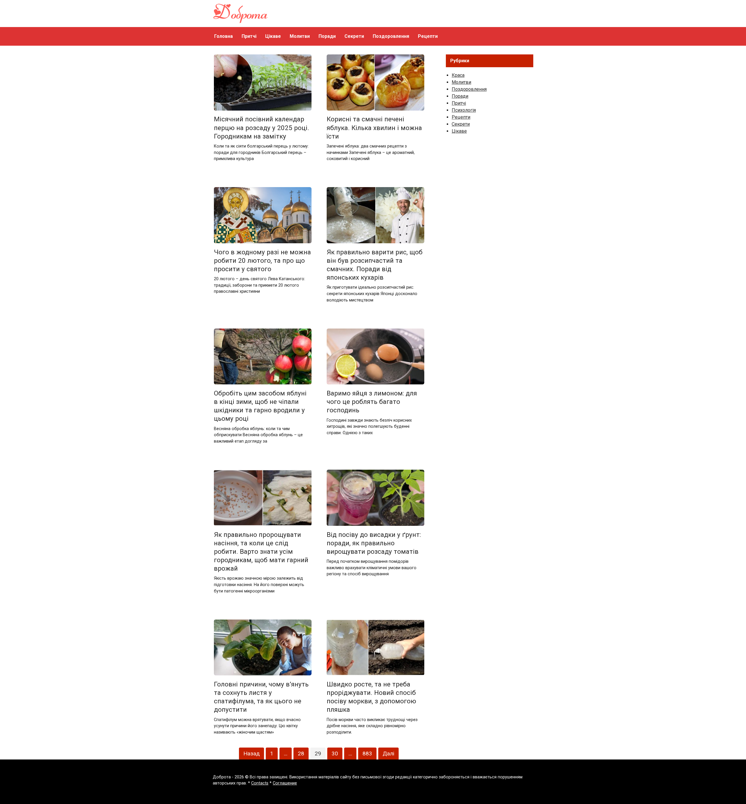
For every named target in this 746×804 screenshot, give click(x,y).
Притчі (249, 36)
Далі (388, 753)
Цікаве (273, 36)
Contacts (259, 783)
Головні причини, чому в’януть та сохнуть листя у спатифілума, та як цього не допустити (261, 696)
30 (335, 753)
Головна (223, 36)
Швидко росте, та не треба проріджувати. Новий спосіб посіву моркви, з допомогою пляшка (371, 696)
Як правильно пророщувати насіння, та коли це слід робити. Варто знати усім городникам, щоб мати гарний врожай (261, 551)
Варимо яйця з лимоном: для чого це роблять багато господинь (372, 401)
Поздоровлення (391, 36)
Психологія (464, 110)
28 (301, 753)
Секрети (354, 36)
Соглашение (285, 783)
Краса (458, 75)
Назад (251, 753)
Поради (327, 36)
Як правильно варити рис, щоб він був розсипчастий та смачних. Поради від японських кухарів (375, 264)
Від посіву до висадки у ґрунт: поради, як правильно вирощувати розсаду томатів (374, 543)
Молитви (300, 36)
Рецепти (428, 36)
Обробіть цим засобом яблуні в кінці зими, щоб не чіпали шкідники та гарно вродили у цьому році (260, 405)
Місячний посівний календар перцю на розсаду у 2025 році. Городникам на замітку (261, 128)
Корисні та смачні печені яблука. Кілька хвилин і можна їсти (374, 128)
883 (367, 753)
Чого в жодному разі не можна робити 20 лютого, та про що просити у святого (262, 260)
